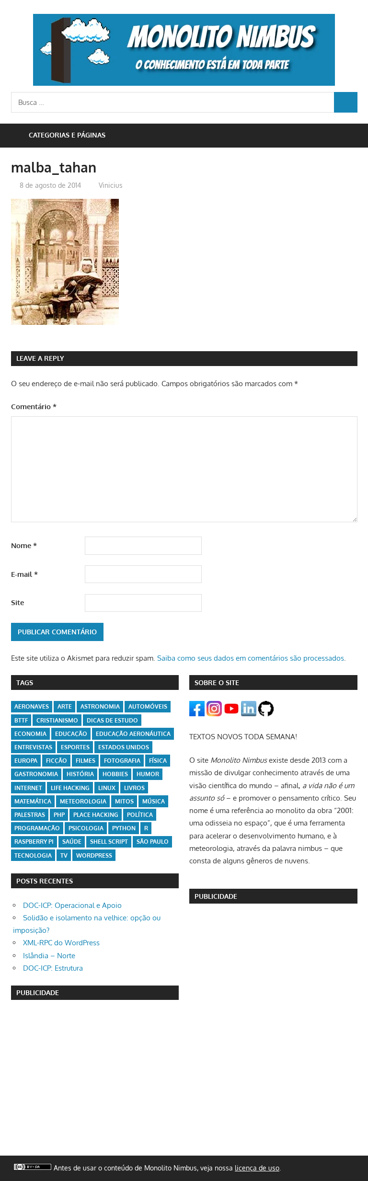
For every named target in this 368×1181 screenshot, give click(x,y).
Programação (37, 828)
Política (140, 814)
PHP (59, 814)
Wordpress (94, 855)
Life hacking (70, 787)
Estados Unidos (123, 747)
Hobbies (115, 774)
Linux (106, 787)
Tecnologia (33, 855)
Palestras (29, 814)
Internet (28, 787)
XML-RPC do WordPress (61, 942)
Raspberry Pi (34, 841)
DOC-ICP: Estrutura (53, 968)
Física (158, 760)
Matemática (32, 801)
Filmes (85, 760)
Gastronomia (36, 774)
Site (17, 602)
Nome (24, 545)
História (80, 774)
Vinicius (111, 185)
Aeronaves (31, 706)
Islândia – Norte (49, 955)
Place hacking (95, 814)
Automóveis (147, 706)
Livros (134, 787)
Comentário (34, 406)
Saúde (71, 841)
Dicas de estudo (112, 720)
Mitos (124, 801)
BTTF (21, 720)
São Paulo (153, 841)
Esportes (75, 747)
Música (153, 801)
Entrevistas (33, 747)
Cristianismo (57, 720)
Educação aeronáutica (133, 733)
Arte (65, 706)
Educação (71, 733)
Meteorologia (83, 801)
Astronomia (100, 706)
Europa (25, 760)
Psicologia (86, 828)
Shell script (109, 841)
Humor (148, 774)
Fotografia (122, 760)
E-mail (24, 574)
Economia (30, 733)
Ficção (56, 760)
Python (124, 828)
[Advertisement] (95, 1078)
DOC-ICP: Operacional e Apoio (72, 905)
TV (64, 855)
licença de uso (257, 1168)
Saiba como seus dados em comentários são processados (250, 658)
